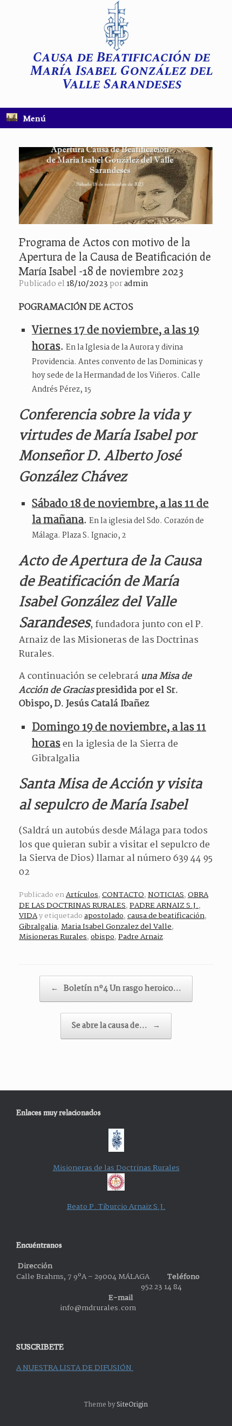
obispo (102, 937)
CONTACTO (123, 895)
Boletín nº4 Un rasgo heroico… (116, 988)
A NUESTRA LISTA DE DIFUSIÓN (74, 1368)
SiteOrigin (132, 1405)
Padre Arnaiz (140, 937)
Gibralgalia (38, 927)
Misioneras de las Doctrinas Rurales (116, 1168)
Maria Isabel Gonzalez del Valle (116, 927)
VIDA (28, 916)
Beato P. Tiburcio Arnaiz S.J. (116, 1207)
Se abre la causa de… (116, 1025)
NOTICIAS (166, 895)
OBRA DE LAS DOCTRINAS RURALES (113, 900)
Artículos (82, 895)
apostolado (104, 916)
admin (136, 283)
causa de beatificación (165, 916)
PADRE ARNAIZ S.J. (164, 906)
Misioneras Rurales (53, 937)
